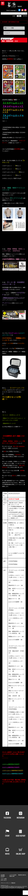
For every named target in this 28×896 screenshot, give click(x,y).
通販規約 (13, 883)
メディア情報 (4, 878)
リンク (2, 877)
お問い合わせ (4, 880)
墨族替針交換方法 (22, 875)
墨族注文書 (11, 876)
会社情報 (3, 875)
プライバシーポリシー (5, 883)
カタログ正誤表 (12, 875)
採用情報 (3, 876)
